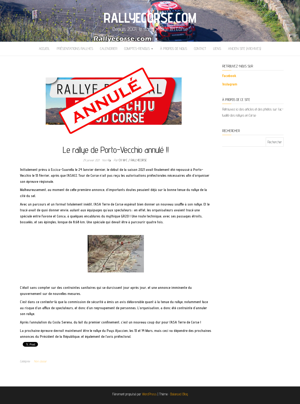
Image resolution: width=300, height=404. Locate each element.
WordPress (149, 394)
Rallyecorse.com (150, 17)
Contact (200, 48)
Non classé (40, 361)
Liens (217, 48)
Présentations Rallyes (75, 48)
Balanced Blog (179, 394)
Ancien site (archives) (244, 48)
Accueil (44, 48)
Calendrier (108, 48)
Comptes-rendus (137, 48)
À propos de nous (173, 48)
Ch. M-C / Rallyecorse (133, 160)
